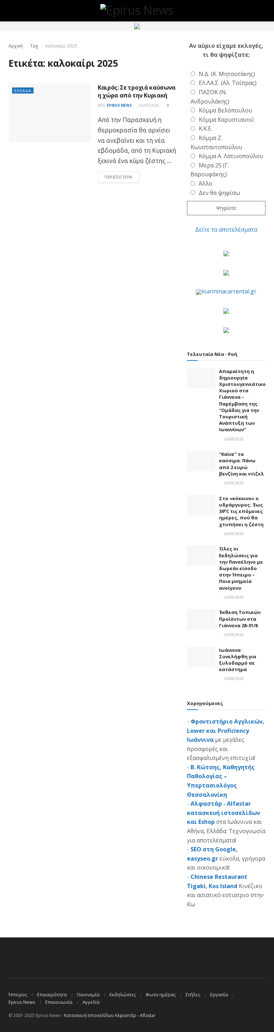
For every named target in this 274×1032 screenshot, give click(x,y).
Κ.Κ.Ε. (205, 128)
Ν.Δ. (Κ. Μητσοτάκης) (227, 74)
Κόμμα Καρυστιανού (226, 120)
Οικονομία (88, 994)
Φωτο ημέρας (161, 994)
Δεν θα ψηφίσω (219, 193)
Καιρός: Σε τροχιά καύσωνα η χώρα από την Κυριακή (137, 91)
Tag (34, 46)
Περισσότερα (122, 177)
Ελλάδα (22, 90)
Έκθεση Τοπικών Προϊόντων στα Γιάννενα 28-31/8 (239, 618)
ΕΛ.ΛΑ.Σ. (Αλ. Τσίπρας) (228, 83)
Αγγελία (91, 1002)
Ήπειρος (18, 994)
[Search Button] (262, 10)
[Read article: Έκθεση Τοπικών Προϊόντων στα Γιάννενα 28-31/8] (201, 619)
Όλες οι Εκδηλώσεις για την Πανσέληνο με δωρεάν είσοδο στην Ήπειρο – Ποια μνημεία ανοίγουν (241, 568)
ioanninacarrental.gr (229, 291)
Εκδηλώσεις (123, 994)
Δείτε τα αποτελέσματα (226, 229)
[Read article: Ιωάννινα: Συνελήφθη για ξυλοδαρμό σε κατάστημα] (201, 657)
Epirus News (119, 105)
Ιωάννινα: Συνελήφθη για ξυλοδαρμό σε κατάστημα (237, 660)
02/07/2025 (148, 105)
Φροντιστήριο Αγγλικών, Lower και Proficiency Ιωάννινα (225, 731)
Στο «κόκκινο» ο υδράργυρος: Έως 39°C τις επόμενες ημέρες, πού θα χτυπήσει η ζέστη (241, 511)
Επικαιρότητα (52, 994)
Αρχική (16, 46)
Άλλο (205, 183)
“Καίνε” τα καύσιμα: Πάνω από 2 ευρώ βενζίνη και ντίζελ (241, 464)
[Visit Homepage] (137, 10)
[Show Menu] (12, 10)
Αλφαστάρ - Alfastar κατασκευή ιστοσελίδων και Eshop (223, 813)
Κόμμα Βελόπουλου (225, 110)
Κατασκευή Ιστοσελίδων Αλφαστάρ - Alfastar (110, 1015)
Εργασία (219, 994)
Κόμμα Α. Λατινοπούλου (231, 156)
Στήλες (193, 994)
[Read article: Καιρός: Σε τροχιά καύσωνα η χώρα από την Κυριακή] (50, 113)
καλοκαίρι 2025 (61, 46)
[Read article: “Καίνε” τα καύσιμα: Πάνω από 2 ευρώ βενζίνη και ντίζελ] (201, 461)
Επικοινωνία (58, 1002)
